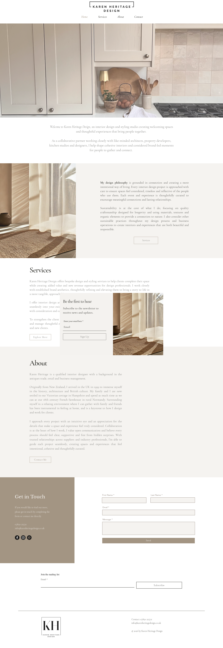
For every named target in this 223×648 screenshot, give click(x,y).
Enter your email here (73, 321)
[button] (158, 297)
